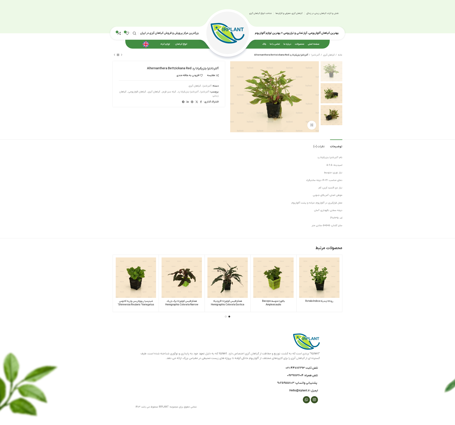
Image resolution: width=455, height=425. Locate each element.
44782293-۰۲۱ (295, 368)
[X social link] (196, 102)
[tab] (336, 144)
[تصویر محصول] (319, 277)
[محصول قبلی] (121, 55)
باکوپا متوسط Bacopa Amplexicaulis (273, 302)
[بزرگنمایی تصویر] (311, 125)
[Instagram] (314, 399)
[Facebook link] (201, 102)
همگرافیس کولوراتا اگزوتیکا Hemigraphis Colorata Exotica (227, 302)
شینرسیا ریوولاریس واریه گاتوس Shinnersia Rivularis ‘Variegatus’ (136, 302)
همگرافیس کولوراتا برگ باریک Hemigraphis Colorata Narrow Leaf (181, 304)
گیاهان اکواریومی (137, 91)
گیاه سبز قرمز (169, 91)
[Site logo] (227, 33)
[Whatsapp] (306, 399)
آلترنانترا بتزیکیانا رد (188, 91)
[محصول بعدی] (114, 55)
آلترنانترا (315, 54)
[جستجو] (134, 33)
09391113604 (295, 375)
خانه (339, 54)
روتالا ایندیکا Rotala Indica (319, 301)
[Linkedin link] (188, 102)
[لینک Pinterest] (192, 102)
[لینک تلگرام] (183, 102)
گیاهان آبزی (328, 54)
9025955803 (285, 383)
